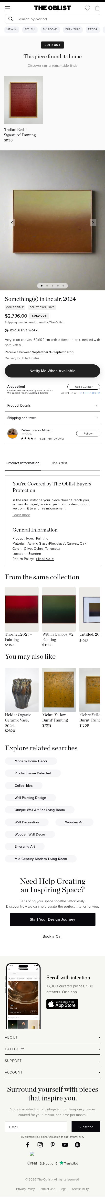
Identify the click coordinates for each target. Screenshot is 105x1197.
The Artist (59, 463)
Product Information (23, 463)
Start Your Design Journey (52, 919)
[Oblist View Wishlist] (87, 8)
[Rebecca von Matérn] (13, 433)
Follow (88, 433)
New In (12, 29)
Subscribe (86, 1126)
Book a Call (52, 936)
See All (30, 29)
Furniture (72, 29)
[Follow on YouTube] (65, 1144)
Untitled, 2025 (91, 634)
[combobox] (52, 19)
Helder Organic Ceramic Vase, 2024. (18, 720)
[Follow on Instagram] (40, 1144)
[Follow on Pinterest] (52, 1144)
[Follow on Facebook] (27, 1144)
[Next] (93, 222)
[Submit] (10, 19)
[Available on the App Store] (52, 1155)
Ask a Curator (84, 387)
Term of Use (47, 1189)
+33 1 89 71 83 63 (88, 393)
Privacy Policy (76, 1137)
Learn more (21, 514)
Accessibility (80, 1189)
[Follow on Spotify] (77, 1144)
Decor (92, 29)
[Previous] (12, 222)
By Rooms (50, 29)
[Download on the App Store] (62, 1004)
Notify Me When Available (52, 370)
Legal (63, 1189)
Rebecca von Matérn (37, 430)
